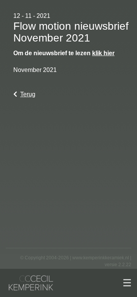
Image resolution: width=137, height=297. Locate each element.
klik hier (103, 53)
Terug (27, 94)
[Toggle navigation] (127, 283)
